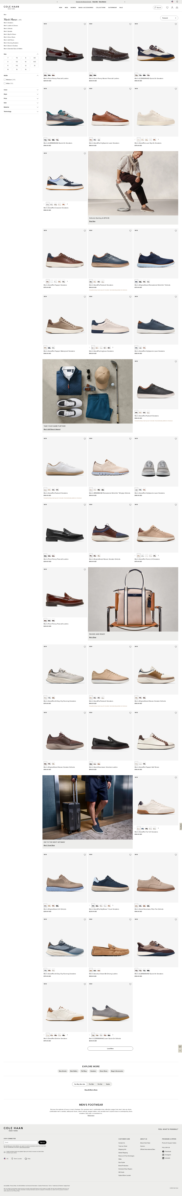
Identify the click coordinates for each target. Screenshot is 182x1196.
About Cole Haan (145, 1143)
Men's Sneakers (8, 23)
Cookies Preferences (43, 1185)
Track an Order (122, 1146)
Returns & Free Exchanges (126, 1156)
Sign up (42, 1142)
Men (5, 15)
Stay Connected (10, 1138)
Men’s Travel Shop (49, 845)
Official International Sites (147, 1149)
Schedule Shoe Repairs (125, 1169)
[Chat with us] (180, 1047)
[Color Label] (45, 75)
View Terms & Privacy (24, 1147)
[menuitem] (60, 7)
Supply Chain (67, 1185)
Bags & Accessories (117, 1071)
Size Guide (121, 1162)
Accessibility (7, 1185)
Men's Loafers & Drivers (11, 25)
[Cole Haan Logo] (13, 1129)
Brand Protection (123, 1166)
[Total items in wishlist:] (168, 8)
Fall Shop (84, 1071)
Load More (110, 1048)
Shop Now (92, 221)
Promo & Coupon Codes (169, 1143)
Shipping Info (122, 1149)
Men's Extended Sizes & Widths (13, 49)
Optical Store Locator (124, 1175)
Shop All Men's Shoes (91, 1090)
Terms (50, 1185)
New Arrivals (63, 1071)
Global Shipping (123, 1153)
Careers (142, 1146)
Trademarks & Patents (58, 1185)
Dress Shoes (103, 1071)
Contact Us (121, 1143)
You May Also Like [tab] (79, 1084)
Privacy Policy (13, 1185)
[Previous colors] (89, 347)
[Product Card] (64, 47)
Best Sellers (73, 1071)
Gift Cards (121, 1172)
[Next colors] (158, 139)
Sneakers (93, 1071)
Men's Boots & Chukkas (11, 46)
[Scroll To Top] (180, 1051)
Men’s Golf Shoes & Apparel (52, 429)
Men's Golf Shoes (9, 40)
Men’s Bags (92, 637)
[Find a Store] (177, 2)
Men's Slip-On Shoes (10, 34)
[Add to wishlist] (85, 24)
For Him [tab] (91, 1084)
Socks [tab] (108, 1084)
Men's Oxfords (8, 28)
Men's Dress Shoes (9, 37)
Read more (91, 1115)
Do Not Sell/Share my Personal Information (27, 1185)
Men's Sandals (8, 31)
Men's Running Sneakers (11, 43)
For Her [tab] (100, 1084)
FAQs (120, 1159)
